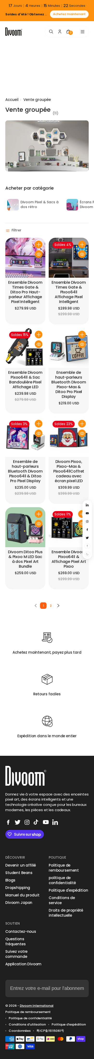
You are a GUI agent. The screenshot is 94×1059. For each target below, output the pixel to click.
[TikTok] (36, 822)
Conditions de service (62, 900)
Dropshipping (17, 887)
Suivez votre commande (16, 954)
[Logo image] (13, 32)
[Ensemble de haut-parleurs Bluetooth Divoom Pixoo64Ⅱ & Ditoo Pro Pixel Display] (25, 437)
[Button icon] (38, 244)
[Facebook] (8, 822)
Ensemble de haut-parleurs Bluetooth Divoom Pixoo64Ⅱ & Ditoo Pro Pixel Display (25, 471)
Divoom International (37, 1005)
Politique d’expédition (69, 1024)
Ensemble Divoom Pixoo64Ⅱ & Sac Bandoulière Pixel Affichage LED (25, 380)
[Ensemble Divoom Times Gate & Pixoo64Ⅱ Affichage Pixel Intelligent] (69, 258)
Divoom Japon (18, 902)
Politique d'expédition (68, 890)
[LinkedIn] (55, 822)
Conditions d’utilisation (27, 1024)
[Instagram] (27, 822)
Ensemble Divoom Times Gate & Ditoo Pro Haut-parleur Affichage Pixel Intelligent (25, 292)
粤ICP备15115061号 (50, 1031)
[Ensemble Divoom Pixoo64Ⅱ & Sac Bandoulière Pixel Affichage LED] (25, 348)
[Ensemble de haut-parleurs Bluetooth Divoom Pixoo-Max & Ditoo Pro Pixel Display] (69, 348)
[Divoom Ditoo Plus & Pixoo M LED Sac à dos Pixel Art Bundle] (25, 527)
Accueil (12, 99)
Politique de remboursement (64, 868)
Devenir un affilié (20, 865)
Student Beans (19, 872)
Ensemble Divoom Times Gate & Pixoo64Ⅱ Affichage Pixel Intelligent (69, 292)
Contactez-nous (20, 931)
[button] (14, 230)
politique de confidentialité (62, 880)
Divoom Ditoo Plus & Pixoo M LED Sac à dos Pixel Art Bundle (25, 559)
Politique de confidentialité (30, 1018)
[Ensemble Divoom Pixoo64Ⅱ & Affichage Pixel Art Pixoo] (69, 527)
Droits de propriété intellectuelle (66, 913)
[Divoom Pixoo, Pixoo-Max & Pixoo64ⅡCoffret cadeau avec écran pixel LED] (69, 437)
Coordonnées (20, 1031)
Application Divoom (23, 964)
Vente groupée (37, 99)
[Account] (59, 31)
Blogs (10, 880)
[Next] (58, 605)
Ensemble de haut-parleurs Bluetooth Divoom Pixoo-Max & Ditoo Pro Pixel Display (68, 384)
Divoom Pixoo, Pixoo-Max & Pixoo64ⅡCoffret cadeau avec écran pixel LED (68, 471)
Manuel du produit (22, 895)
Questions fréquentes (15, 941)
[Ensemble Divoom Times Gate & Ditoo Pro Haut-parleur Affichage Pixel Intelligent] (25, 258)
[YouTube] (46, 822)
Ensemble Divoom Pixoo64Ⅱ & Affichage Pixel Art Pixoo (69, 559)
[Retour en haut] (87, 546)
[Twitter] (17, 822)
